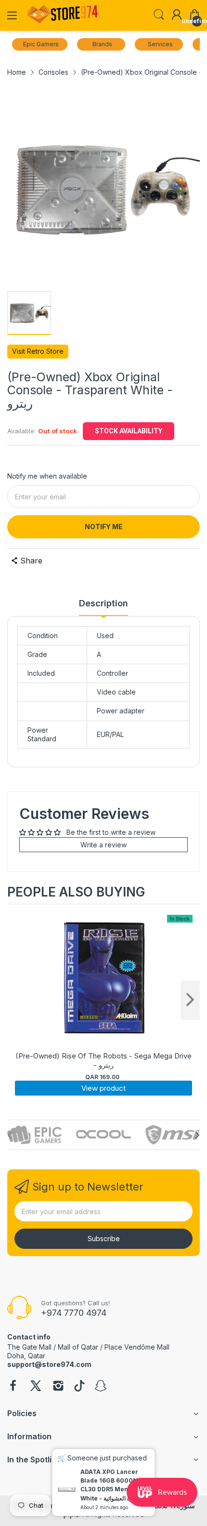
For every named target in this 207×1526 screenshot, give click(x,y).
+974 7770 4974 (73, 1313)
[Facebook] (13, 1386)
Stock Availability (128, 431)
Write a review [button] (103, 845)
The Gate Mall (29, 1347)
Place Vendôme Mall (136, 1347)
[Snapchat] (100, 1386)
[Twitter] (35, 1387)
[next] (190, 1000)
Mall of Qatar (78, 1347)
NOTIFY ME (104, 526)
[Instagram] (58, 1386)
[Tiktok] (79, 1386)
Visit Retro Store (38, 351)
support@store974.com (49, 1364)
